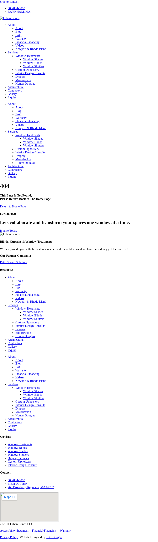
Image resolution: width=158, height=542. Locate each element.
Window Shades (33, 59)
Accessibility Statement (14, 530)
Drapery (20, 76)
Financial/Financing (27, 42)
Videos (19, 45)
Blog (18, 31)
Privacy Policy (9, 537)
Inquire (12, 97)
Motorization (23, 80)
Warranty (21, 38)
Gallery (12, 94)
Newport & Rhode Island (30, 49)
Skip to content (9, 1)
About (11, 24)
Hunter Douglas (25, 83)
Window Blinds (32, 62)
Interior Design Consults (30, 73)
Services (13, 52)
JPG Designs (54, 537)
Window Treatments (27, 55)
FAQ (18, 35)
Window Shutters (33, 66)
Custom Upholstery (27, 69)
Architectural (16, 87)
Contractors (15, 90)
